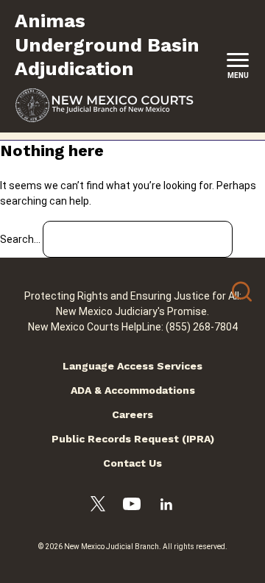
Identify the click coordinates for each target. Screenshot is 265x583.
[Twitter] (98, 506)
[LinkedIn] (166, 506)
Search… (20, 239)
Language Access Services (132, 366)
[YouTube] (132, 506)
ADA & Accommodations (133, 390)
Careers (132, 414)
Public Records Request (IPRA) (133, 439)
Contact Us (132, 463)
